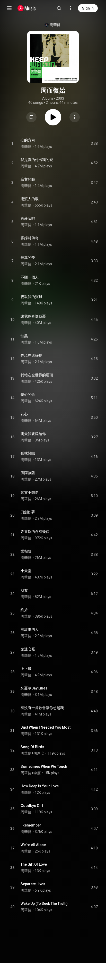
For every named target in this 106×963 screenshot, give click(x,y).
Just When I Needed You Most (45, 727)
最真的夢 (28, 257)
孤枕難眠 (28, 453)
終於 (24, 610)
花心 (24, 414)
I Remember (31, 825)
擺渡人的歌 (30, 199)
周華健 (55, 25)
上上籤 (26, 669)
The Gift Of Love (34, 864)
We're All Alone (33, 845)
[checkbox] (94, 143)
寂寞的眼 (28, 179)
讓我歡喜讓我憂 (33, 316)
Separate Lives (33, 884)
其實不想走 (30, 492)
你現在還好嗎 (31, 355)
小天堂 (26, 571)
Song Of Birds (32, 747)
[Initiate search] (59, 8)
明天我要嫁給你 (33, 434)
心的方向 (28, 140)
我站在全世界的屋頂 (37, 375)
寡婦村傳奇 (30, 238)
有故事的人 (30, 629)
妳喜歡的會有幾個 (35, 532)
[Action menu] (74, 117)
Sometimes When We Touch (44, 766)
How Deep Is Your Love (40, 786)
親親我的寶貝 (31, 297)
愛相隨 (26, 551)
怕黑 (24, 336)
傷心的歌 (28, 395)
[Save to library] (31, 117)
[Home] (26, 8)
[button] (31, 117)
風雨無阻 (28, 473)
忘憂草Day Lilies (34, 688)
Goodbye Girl (32, 806)
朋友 (24, 590)
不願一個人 (30, 277)
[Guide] (9, 8)
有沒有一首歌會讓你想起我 (42, 708)
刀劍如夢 (28, 512)
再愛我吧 (28, 218)
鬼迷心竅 (28, 649)
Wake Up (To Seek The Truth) (44, 903)
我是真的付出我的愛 (37, 160)
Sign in (88, 8)
